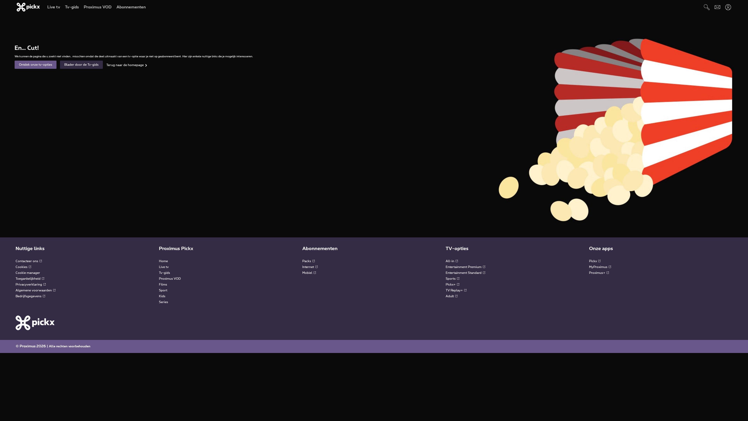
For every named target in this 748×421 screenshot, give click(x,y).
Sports (451, 278)
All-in (450, 261)
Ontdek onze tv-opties (35, 64)
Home (163, 261)
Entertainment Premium (464, 267)
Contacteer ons (27, 261)
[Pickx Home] (35, 322)
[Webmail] (717, 7)
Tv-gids (164, 272)
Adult (450, 296)
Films (163, 284)
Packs (307, 261)
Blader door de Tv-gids (81, 64)
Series (163, 302)
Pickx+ (451, 284)
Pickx (593, 261)
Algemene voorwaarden (34, 290)
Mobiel (307, 272)
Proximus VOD (170, 278)
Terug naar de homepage (125, 65)
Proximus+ (597, 272)
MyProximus (598, 267)
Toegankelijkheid (28, 278)
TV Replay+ (455, 290)
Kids (162, 296)
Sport (163, 290)
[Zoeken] (706, 7)
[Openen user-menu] (728, 7)
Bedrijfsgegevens (29, 296)
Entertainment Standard (464, 272)
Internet (308, 267)
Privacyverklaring (29, 284)
